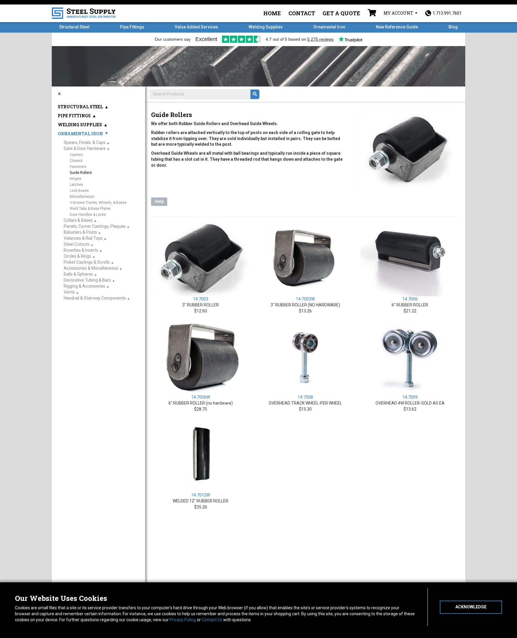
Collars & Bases (78, 220)
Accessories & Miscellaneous (91, 268)
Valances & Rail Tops (83, 238)
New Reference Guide (397, 27)
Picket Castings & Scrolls (87, 262)
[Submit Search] (254, 94)
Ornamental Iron (329, 27)
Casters (76, 155)
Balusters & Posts (80, 232)
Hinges (75, 179)
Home (272, 13)
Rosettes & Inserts (81, 250)
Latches (76, 185)
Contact (301, 13)
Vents (69, 292)
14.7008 (305, 397)
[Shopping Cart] (372, 13)
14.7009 (410, 397)
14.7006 (410, 299)
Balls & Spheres (78, 274)
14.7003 (200, 299)
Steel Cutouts (76, 244)
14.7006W (200, 397)
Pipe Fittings (132, 27)
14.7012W (200, 495)
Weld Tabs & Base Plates (90, 208)
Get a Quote (341, 13)
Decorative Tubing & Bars (87, 280)
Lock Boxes (79, 191)
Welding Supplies (266, 27)
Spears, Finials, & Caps (85, 142)
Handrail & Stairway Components (95, 298)
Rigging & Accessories (84, 286)
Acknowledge (470, 606)
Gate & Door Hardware (85, 148)
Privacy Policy (182, 619)
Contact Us (212, 619)
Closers (76, 161)
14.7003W (305, 299)
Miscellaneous (82, 197)
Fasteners (78, 167)
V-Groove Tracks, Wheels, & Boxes (98, 202)
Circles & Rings (77, 256)
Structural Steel (74, 27)
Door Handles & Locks (88, 214)
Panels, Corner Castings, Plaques (95, 226)
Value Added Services (196, 27)
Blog (453, 27)
